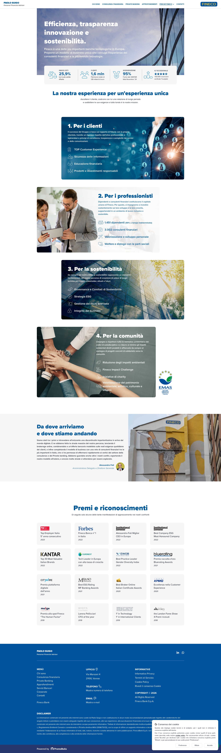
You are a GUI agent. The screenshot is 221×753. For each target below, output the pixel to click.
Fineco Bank (43, 702)
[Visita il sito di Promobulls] (57, 749)
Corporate (42, 692)
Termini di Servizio (144, 677)
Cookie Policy (142, 682)
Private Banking (133, 4)
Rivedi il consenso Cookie (148, 686)
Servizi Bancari (44, 688)
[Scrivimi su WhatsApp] (183, 653)
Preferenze (183, 745)
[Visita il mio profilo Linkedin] (178, 653)
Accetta (210, 745)
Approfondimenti (149, 4)
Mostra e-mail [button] (93, 702)
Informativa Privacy (144, 673)
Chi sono (96, 4)
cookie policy (180, 735)
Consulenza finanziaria (112, 4)
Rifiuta (197, 745)
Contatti (180, 4)
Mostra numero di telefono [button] (99, 690)
